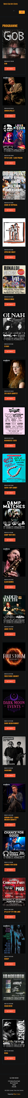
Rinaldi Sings (9, 299)
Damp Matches (9, 534)
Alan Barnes (9, 581)
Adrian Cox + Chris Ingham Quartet (11, 818)
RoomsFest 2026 (10, 440)
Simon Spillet (9, 110)
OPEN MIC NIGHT (9, 252)
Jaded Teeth (8, 629)
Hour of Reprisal (10, 204)
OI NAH (6, 346)
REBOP (6, 958)
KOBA (6, 1053)
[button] (14, 10)
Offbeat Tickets (16, 1094)
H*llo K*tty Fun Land (12, 911)
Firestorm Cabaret (11, 676)
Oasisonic (8, 770)
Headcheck (8, 1006)
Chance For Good (10, 864)
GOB (5, 63)
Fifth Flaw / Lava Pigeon (13, 157)
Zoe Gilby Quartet (11, 393)
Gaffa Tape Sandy (10, 487)
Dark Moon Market (11, 723)
